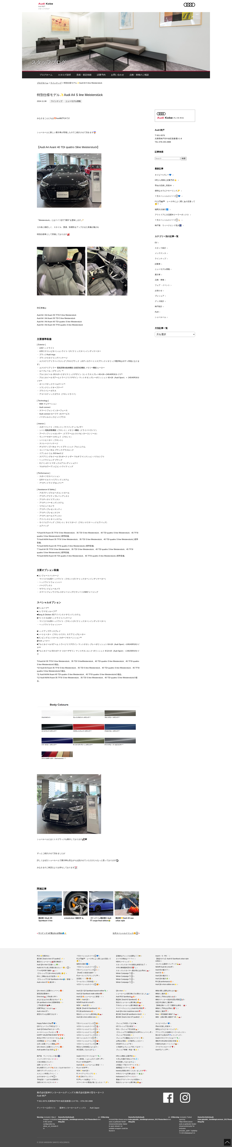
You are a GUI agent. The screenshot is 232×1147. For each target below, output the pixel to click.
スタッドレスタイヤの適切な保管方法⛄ (130, 965)
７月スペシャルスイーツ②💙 (168, 196)
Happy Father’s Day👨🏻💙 (46, 1023)
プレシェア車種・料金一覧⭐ (126, 1050)
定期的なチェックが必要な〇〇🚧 (128, 956)
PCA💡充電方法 (43, 956)
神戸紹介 (158, 306)
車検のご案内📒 (161, 994)
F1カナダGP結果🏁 (84, 1062)
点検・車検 (159, 280)
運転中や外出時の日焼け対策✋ (166, 1041)
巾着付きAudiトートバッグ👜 (166, 1044)
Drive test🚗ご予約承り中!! (46, 997)
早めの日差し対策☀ (163, 185)
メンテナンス (160, 253)
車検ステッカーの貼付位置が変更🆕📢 (169, 1000)
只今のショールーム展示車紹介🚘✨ (129, 1005)
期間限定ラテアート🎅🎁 (125, 1068)
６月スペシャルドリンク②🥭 (88, 1032)
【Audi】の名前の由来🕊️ (86, 973)
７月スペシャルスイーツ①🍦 (168, 220)
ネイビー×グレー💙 (163, 175)
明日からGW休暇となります (87, 1047)
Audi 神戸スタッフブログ (44, 7)
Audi (157, 312)
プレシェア (159, 296)
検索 (184, 158)
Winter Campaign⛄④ (124, 973)
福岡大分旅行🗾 (162, 209)
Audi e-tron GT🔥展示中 (45, 982)
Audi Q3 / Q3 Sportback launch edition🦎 (91, 991)
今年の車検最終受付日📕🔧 (126, 968)
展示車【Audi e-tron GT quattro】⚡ (50, 959)
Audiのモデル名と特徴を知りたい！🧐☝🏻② (53, 968)
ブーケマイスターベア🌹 (164, 1047)
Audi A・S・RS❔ (162, 956)
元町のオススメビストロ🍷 (47, 1082)
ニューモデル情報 (73, 101)
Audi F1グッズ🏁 (161, 1050)
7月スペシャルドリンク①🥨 (87, 1023)
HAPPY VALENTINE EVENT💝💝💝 (50, 1035)
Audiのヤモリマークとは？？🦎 (167, 1038)
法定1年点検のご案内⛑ (163, 1002)
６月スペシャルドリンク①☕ (88, 1035)
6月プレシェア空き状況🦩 (125, 1026)
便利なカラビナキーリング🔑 (167, 191)
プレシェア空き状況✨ (124, 1035)
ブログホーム (46, 75)
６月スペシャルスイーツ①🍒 (88, 1026)
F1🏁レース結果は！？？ (86, 1079)
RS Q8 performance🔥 (163, 982)
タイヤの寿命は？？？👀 (125, 959)
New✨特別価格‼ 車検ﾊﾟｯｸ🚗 (166, 1014)
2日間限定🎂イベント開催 (47, 1041)
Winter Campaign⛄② (124, 979)
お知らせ (158, 290)
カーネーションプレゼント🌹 (47, 1032)
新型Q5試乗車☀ (43, 994)
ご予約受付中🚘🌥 (43, 1005)
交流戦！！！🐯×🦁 (84, 979)
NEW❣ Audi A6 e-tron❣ (164, 967)
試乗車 (157, 264)
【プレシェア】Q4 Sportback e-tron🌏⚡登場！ (54, 979)
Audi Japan (94, 1108)
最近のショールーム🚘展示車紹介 (49, 962)
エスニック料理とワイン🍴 (47, 1074)
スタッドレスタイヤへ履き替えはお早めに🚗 (132, 970)
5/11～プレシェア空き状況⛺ (126, 1029)
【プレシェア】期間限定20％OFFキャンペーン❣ (133, 1032)
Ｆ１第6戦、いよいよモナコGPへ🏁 (90, 1059)
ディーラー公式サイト (46, 1108)
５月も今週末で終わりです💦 (126, 1059)
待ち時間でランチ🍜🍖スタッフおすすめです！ (54, 1068)
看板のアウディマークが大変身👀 (128, 1079)
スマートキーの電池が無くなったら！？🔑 (92, 1082)
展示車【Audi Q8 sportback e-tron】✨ (130, 1014)
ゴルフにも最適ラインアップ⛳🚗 (167, 964)
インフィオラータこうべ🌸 (47, 1059)
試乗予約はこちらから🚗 (46, 1008)
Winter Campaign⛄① (124, 982)
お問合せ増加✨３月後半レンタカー (129, 1041)
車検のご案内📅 (161, 1011)
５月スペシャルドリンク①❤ (87, 1044)
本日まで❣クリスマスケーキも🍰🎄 (50, 1038)
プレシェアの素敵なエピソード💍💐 (129, 1038)
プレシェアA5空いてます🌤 (126, 1023)
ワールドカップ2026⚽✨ (86, 982)
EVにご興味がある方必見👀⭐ (48, 976)
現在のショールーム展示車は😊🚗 (89, 1014)
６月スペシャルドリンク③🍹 (88, 1029)
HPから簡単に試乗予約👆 (166, 180)
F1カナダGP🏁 (82, 1068)
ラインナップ (56, 83)
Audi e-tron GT (42, 1011)
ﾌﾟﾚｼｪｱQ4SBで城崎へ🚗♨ (46, 970)
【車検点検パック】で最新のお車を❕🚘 (170, 1005)
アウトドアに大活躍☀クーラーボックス (172, 215)
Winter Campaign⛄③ (124, 976)
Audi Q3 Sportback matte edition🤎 (89, 994)
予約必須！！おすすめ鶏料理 (47, 1079)
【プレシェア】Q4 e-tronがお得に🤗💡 (51, 973)
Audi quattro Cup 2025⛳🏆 (47, 1050)
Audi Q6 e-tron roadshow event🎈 (128, 1011)
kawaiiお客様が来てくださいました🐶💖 (131, 1071)
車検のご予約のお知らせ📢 (165, 997)
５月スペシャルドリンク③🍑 (88, 1041)
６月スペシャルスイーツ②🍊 (88, 984)
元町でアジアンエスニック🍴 (47, 1071)
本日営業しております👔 (86, 1050)
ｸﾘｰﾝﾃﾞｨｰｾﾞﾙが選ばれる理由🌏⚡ (52, 933)
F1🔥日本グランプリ (84, 1077)
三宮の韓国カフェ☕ (44, 1062)
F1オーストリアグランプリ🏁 (87, 976)
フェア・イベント (162, 285)
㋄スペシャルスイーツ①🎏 (86, 1038)
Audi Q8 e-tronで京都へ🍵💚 (47, 965)
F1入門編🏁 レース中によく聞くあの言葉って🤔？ (175, 202)
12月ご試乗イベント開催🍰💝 (48, 1044)
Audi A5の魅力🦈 (161, 970)
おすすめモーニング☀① (46, 1077)
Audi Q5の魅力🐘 (161, 976)
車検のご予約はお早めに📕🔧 (166, 1008)
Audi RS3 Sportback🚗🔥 (125, 997)
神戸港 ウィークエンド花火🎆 (168, 225)
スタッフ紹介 (160, 248)
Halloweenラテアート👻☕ (126, 1077)
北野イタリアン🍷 (43, 1065)
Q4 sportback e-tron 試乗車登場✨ (49, 1002)
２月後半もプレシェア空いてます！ (129, 1047)
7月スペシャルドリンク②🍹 (87, 970)
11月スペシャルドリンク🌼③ (125, 933)
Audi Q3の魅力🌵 (161, 979)
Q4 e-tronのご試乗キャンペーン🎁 (49, 991)
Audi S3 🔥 (159, 973)
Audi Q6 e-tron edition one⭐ (166, 984)
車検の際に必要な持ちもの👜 (166, 991)
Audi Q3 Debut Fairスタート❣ (48, 1029)
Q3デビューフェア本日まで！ (47, 1026)
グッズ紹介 (159, 301)
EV (156, 242)
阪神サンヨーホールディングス (73, 1108)
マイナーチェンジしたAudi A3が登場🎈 (130, 1008)
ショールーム (160, 317)
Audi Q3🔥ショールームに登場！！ (89, 997)
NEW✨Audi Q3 (82, 1000)
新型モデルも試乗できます (46, 1014)
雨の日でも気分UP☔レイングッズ (168, 1035)
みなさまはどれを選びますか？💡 (49, 1000)
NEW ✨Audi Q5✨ (84, 1005)
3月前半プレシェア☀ (124, 1044)
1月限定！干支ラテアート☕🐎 (127, 1065)
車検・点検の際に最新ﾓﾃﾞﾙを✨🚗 (167, 1017)
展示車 (157, 274)
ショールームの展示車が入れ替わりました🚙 (132, 994)
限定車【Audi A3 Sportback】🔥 (88, 1008)
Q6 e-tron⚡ (120, 991)
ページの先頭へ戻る (227, 1142)
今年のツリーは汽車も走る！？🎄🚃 (129, 1074)
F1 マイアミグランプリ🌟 (86, 1074)
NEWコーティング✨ (123, 962)
